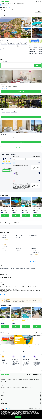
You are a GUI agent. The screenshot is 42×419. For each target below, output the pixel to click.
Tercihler (11, 417)
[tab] (3, 15)
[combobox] (12, 65)
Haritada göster (36, 41)
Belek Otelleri (3, 382)
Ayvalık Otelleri (33, 381)
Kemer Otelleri (15, 379)
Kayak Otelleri (16, 388)
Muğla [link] (8, 3)
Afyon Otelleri (32, 382)
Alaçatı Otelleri (20, 382)
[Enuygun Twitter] (36, 374)
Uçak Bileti (3, 392)
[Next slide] (40, 76)
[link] (0, 3)
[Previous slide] (2, 76)
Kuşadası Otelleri (9, 382)
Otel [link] (3, 3)
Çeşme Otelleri (9, 379)
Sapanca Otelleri (26, 382)
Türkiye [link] (6, 3)
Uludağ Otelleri (36, 379)
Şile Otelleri (14, 382)
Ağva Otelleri (3, 381)
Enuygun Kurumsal (4, 402)
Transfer (2, 398)
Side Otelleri (20, 379)
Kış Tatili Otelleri (22, 388)
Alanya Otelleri (3, 379)
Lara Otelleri (37, 382)
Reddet (26, 413)
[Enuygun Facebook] (33, 374)
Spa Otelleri (31, 387)
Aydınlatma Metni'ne (14, 413)
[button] (21, 27)
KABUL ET (18, 417)
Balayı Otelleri (3, 387)
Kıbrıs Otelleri (31, 379)
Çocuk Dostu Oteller (4, 388)
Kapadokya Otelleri (21, 381)
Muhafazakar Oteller (25, 387)
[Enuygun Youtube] (40, 374)
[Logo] (5, 1)
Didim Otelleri (25, 379)
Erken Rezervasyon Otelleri (16, 387)
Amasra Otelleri (27, 381)
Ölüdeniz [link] (15, 3)
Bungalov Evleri (10, 388)
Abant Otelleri (14, 381)
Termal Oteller (8, 387)
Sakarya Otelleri (8, 381)
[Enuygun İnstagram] (35, 374)
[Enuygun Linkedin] (38, 374)
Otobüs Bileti (3, 395)
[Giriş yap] (38, 1)
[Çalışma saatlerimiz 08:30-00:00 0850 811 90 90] (35, 1)
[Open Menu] (40, 1)
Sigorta (2, 400)
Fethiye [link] (11, 3)
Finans (2, 399)
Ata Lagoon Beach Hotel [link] (20, 3)
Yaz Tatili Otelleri (28, 388)
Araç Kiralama (3, 396)
